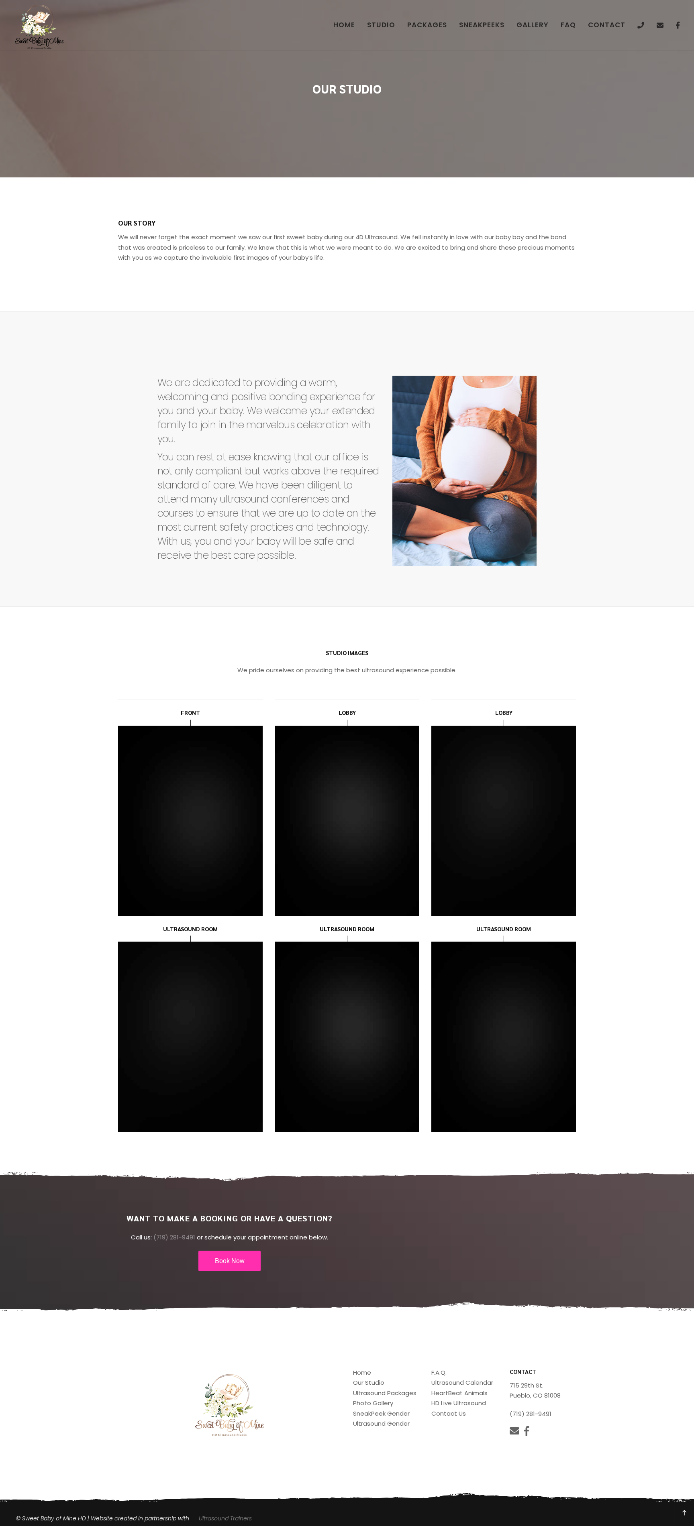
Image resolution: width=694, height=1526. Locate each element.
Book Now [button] (230, 1260)
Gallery (532, 25)
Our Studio (368, 1382)
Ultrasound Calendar (462, 1382)
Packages (427, 25)
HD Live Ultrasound (458, 1403)
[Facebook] (678, 25)
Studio (381, 25)
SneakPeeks (481, 25)
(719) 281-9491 (174, 1237)
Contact (606, 25)
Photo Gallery (373, 1403)
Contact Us (448, 1413)
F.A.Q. (439, 1372)
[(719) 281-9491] (641, 25)
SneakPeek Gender (381, 1413)
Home (344, 25)
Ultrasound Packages (384, 1393)
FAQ (568, 25)
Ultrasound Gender (381, 1423)
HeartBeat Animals (459, 1393)
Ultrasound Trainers (225, 1518)
